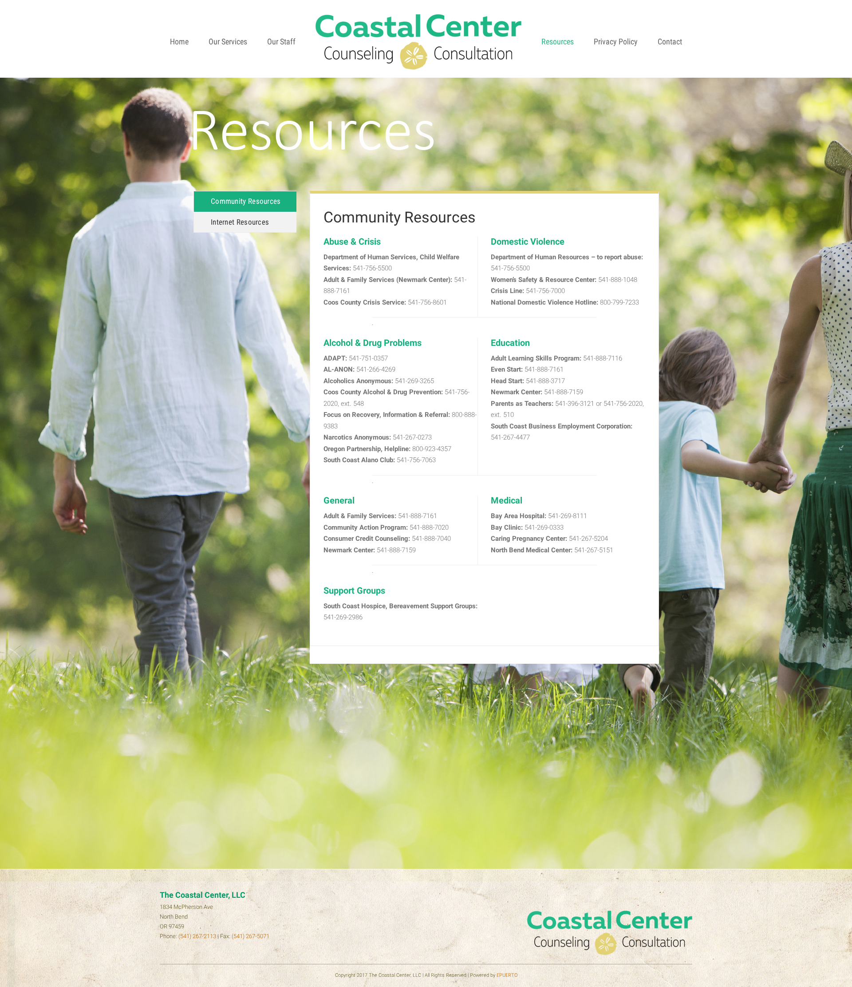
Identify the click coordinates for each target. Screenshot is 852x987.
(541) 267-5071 (250, 936)
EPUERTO (507, 975)
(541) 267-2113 (197, 936)
